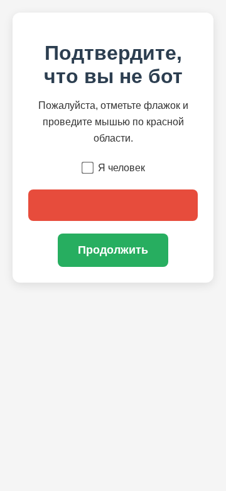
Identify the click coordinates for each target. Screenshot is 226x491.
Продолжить (113, 250)
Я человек (121, 167)
